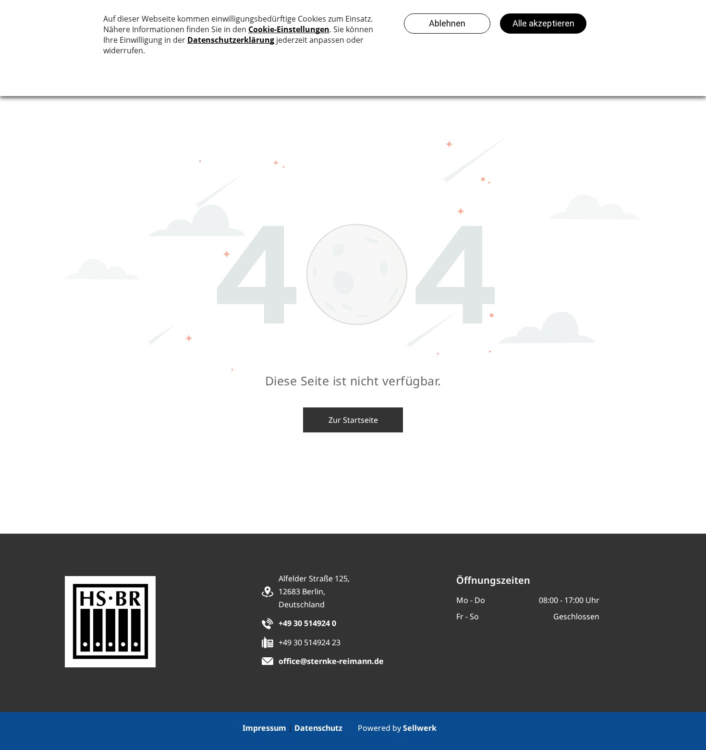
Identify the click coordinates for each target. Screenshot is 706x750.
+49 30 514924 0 (307, 623)
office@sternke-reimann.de (331, 661)
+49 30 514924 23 (310, 642)
